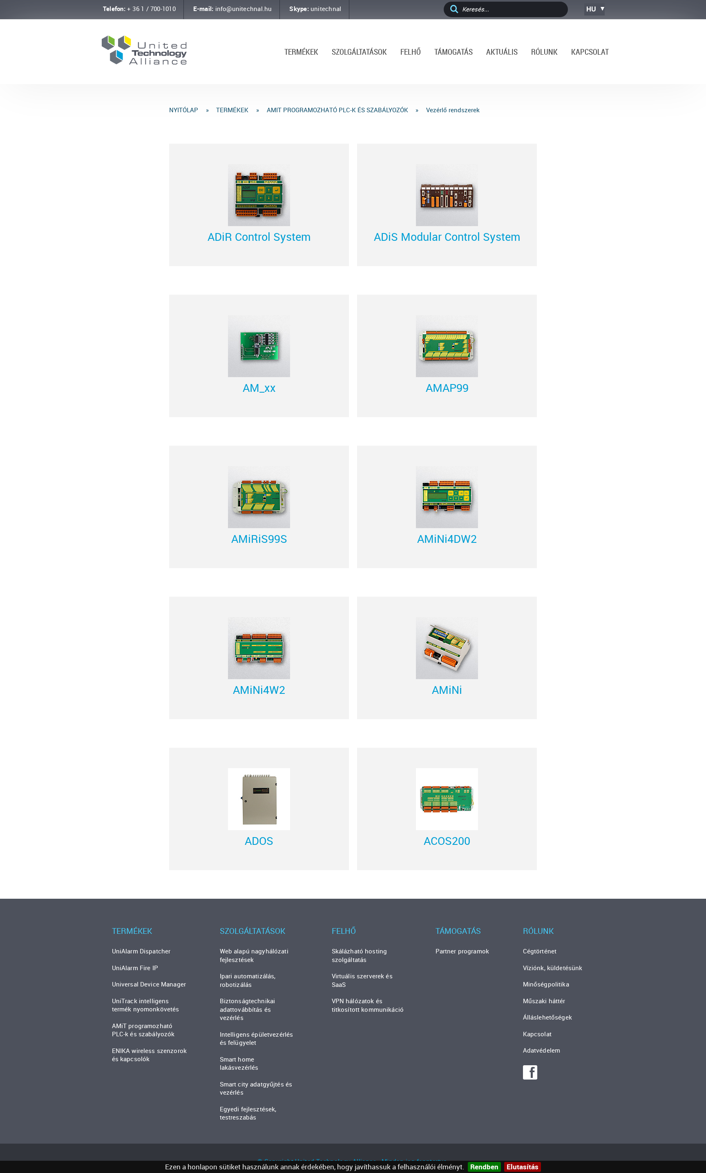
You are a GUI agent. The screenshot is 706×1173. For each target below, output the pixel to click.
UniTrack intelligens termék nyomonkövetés (145, 1005)
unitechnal (326, 8)
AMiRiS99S (259, 538)
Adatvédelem (542, 1050)
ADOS (259, 840)
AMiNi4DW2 (447, 538)
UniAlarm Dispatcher (141, 951)
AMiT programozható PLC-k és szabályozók (337, 110)
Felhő (410, 52)
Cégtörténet (540, 951)
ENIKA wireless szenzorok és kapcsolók (149, 1054)
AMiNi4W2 (259, 689)
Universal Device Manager (149, 984)
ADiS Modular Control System (447, 236)
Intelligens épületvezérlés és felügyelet (256, 1038)
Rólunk (544, 52)
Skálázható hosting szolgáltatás (359, 955)
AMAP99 (447, 387)
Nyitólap (183, 110)
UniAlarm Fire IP (135, 968)
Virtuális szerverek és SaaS (362, 980)
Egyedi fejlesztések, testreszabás (248, 1113)
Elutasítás (522, 1166)
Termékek (301, 52)
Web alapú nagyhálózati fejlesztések (254, 955)
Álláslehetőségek (547, 1017)
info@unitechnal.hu (243, 8)
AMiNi (447, 689)
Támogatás (453, 52)
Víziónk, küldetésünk (553, 968)
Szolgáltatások (359, 52)
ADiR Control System (259, 236)
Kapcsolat (590, 52)
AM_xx (259, 387)
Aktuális (502, 52)
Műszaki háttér (544, 1001)
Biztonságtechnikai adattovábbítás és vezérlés (247, 1009)
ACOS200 (447, 840)
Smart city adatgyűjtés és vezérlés (256, 1088)
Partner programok (462, 951)
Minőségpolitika (546, 984)
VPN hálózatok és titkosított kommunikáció (368, 1005)
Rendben (484, 1166)
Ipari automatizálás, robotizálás (248, 980)
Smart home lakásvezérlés (239, 1063)
